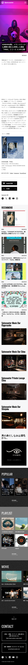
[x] (6, 199)
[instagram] (17, 199)
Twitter (11, 173)
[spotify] (2, 199)
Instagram (16, 173)
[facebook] (10, 199)
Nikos (9, 124)
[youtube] (13, 199)
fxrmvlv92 (4, 120)
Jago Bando (12, 126)
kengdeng (21, 116)
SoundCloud (23, 173)
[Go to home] (7, 2)
